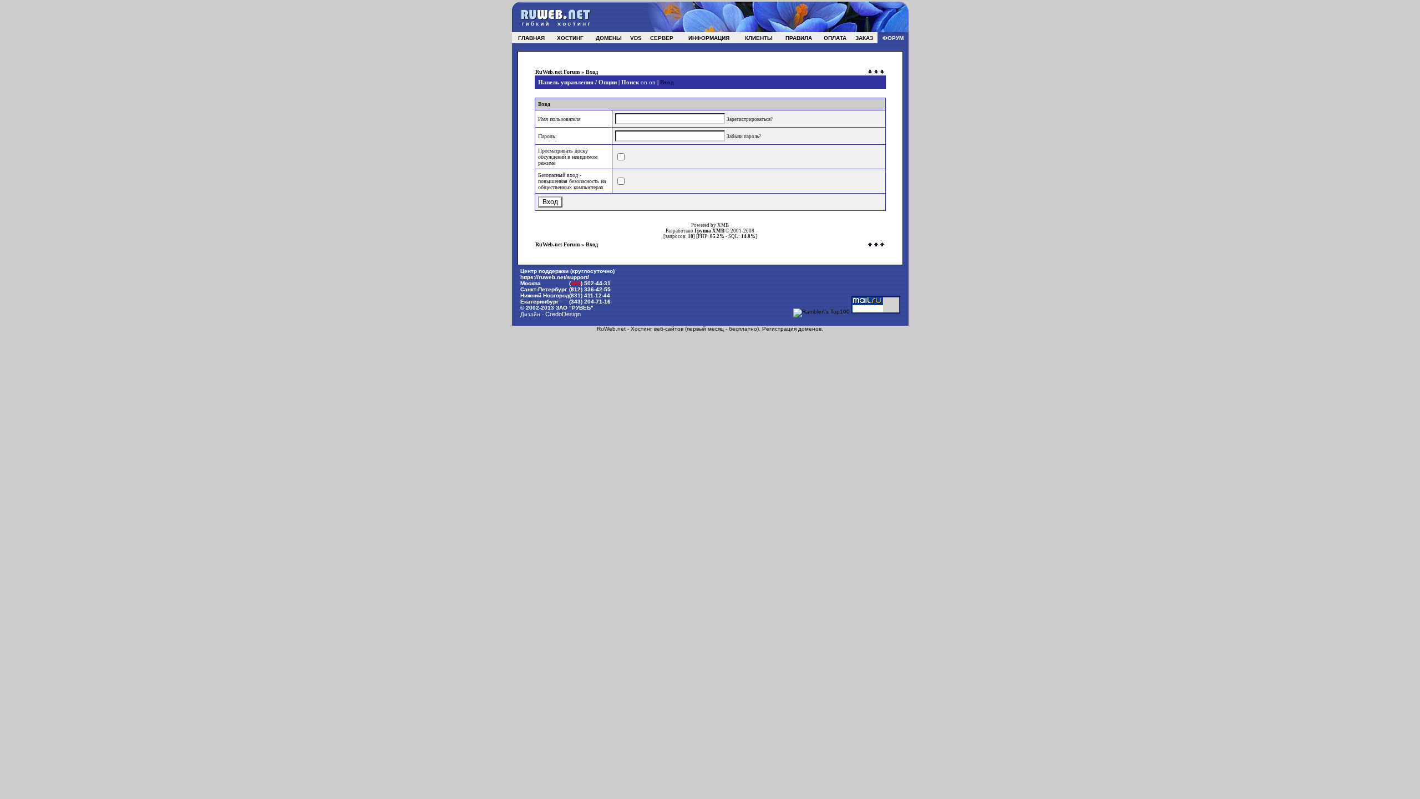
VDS (636, 38)
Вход (667, 82)
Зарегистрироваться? (750, 119)
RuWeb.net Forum (557, 72)
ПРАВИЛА (798, 38)
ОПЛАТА (835, 38)
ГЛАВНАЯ (531, 38)
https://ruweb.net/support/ (554, 277)
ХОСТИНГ (570, 38)
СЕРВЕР (661, 38)
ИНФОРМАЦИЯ (708, 38)
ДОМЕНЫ (609, 38)
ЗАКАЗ (864, 38)
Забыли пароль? (744, 136)
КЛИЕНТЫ (759, 38)
